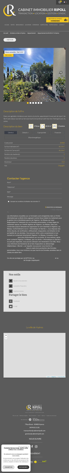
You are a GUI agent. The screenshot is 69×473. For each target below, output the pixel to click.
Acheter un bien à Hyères (17, 33)
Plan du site (15, 415)
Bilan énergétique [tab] (34, 137)
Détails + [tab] (25, 133)
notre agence (53, 25)
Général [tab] (11, 133)
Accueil (7, 25)
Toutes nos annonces (51, 415)
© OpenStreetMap (61, 376)
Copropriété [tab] (41, 133)
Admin (43, 415)
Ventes (13, 25)
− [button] (6, 338)
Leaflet (48, 376)
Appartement (31, 33)
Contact (61, 25)
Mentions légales (24, 415)
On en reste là (22, 447)
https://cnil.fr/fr (12, 237)
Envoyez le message (54, 207)
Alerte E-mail (44, 25)
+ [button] (6, 335)
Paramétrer (8, 467)
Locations (28, 25)
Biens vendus (20, 25)
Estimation (36, 25)
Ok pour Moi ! (23, 467)
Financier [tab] (58, 133)
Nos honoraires (32, 415)
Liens (39, 415)
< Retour (9, 40)
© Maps (53, 376)
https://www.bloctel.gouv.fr (16, 248)
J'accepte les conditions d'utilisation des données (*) (25, 201)
